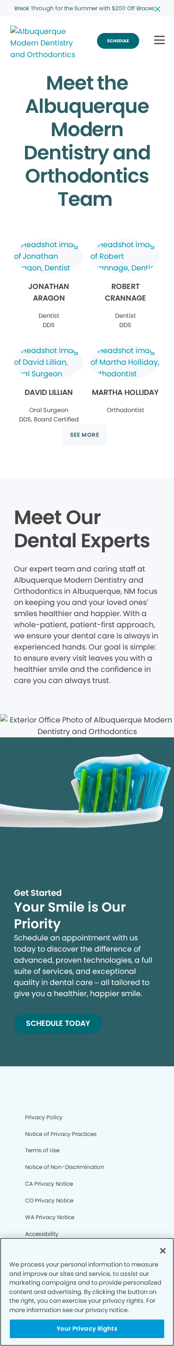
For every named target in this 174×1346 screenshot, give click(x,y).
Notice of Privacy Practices (61, 1134)
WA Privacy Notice (49, 1217)
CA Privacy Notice (49, 1184)
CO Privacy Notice (49, 1200)
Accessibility (41, 1234)
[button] (159, 40)
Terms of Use (42, 1150)
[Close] (163, 1251)
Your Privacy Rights (87, 1328)
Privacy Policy (44, 1117)
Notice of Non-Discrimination (64, 1167)
